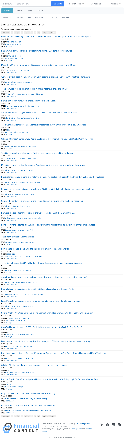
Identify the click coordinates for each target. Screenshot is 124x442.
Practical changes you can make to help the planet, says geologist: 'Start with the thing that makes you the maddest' (52, 177)
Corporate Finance (18, 358)
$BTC (7, 320)
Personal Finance (22, 170)
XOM (19, 42)
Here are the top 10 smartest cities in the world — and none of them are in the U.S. (38, 213)
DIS (13, 56)
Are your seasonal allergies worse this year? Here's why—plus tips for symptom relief (39, 112)
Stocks (19, 11)
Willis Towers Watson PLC (14, 256)
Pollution (15, 346)
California (8, 242)
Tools (40, 11)
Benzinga (15, 44)
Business (26, 294)
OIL (8, 370)
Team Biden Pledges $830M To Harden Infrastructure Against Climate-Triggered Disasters (41, 263)
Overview (19, 17)
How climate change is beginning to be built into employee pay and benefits (35, 248)
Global (7, 146)
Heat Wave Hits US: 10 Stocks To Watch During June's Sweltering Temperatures (36, 50)
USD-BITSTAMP (24, 318)
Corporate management (13, 294)
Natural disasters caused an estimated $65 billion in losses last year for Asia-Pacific (37, 289)
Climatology (9, 194)
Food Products (32, 158)
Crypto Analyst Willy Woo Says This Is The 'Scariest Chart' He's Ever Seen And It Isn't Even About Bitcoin (47, 313)
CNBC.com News (11, 72)
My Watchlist (96, 4)
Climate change (16, 82)
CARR (9, 56)
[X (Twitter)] (102, 427)
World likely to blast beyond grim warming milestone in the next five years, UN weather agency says (45, 77)
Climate (27, 106)
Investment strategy (40, 399)
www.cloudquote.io (83, 424)
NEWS (12, 42)
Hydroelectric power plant (14, 106)
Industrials (15, 206)
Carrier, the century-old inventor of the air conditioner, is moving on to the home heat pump (42, 201)
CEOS (9, 254)
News (29, 17)
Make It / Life (32, 218)
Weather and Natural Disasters (32, 94)
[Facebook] (107, 427)
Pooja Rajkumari (25, 270)
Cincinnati (21, 58)
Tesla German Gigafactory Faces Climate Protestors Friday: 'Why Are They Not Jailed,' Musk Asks (43, 124)
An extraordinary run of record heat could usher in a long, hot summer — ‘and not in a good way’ (44, 277)
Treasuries (65, 17)
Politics (7, 82)
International (52, 17)
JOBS (13, 254)
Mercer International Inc (36, 256)
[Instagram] (119, 427)
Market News (9, 335)
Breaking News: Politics (28, 282)
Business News (10, 230)
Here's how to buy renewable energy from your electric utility (28, 100)
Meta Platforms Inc (11, 399)
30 (44, 33)
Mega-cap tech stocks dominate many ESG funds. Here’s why (28, 393)
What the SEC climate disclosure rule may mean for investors (28, 405)
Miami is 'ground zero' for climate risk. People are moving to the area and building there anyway (43, 165)
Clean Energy (24, 70)
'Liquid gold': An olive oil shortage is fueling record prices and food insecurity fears (37, 153)
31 (48, 33)
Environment (14, 70)
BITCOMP (10, 318)
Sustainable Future (11, 158)
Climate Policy (27, 82)
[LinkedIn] (113, 427)
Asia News (22, 158)
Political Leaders (27, 306)
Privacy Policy (77, 429)
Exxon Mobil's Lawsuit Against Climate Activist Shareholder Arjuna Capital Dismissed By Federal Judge (46, 36)
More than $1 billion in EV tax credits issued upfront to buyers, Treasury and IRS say (38, 65)
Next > (53, 33)
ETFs (30, 11)
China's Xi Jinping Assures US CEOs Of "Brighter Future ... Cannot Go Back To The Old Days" (41, 327)
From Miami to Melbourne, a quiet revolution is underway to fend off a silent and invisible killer (43, 301)
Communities (29, 242)
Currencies (39, 17)
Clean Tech (29, 230)
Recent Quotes (75, 4)
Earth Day (15, 182)
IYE (8, 42)
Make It (37, 118)
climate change (24, 132)
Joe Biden (8, 270)
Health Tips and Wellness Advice (23, 118)
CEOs (25, 256)
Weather (8, 94)
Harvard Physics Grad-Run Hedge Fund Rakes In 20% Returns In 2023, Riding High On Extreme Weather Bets (49, 379)
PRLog (8, 244)
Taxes (7, 70)
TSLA (8, 130)
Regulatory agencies (37, 294)
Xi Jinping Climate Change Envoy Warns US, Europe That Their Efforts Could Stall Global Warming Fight (47, 139)
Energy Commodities (12, 373)
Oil (33, 373)
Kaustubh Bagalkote (18, 146)
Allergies (8, 118)
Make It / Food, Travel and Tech (16, 218)
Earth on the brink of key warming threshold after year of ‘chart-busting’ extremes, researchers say (45, 341)
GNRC (20, 56)
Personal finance (45, 411)
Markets (7, 11)
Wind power (35, 106)
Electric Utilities (25, 206)
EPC (16, 56)
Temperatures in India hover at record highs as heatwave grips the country (34, 88)
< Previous (5, 33)
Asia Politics (16, 282)
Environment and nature (30, 411)
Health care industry (26, 399)
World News (16, 94)
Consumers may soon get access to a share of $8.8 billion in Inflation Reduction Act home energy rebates (47, 189)
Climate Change (18, 242)
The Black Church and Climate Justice (17, 236)
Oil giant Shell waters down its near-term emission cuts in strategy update (34, 365)
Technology (21, 230)
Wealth (31, 170)
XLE (16, 42)
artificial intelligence (22, 335)
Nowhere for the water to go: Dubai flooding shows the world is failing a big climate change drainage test (48, 224)
